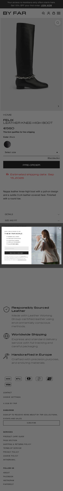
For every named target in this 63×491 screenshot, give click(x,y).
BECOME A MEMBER (16, 253)
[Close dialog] (59, 228)
